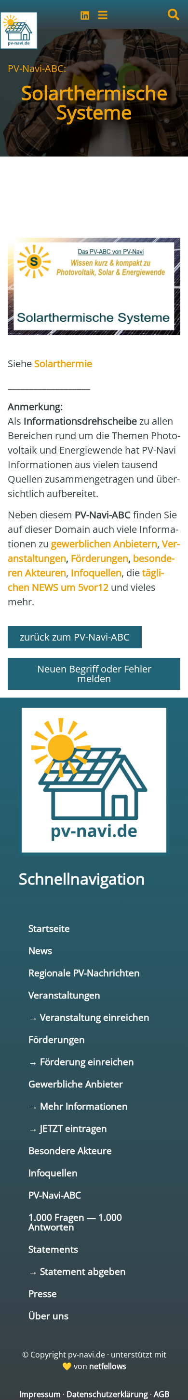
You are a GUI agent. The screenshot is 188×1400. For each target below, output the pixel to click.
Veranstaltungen (64, 994)
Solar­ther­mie (63, 363)
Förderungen (56, 1039)
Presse (42, 1293)
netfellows (107, 1366)
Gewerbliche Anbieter (75, 1083)
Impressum (40, 1394)
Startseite (49, 928)
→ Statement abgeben (77, 1271)
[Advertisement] (94, 185)
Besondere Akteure (70, 1150)
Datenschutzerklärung (107, 1394)
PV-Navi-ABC (54, 1194)
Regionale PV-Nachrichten (84, 972)
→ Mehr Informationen (78, 1106)
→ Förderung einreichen (81, 1061)
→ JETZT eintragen (67, 1128)
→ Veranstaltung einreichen (88, 1017)
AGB (161, 1394)
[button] (173, 14)
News (40, 950)
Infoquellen (53, 1172)
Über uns (48, 1315)
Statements (53, 1249)
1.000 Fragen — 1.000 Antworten (75, 1222)
